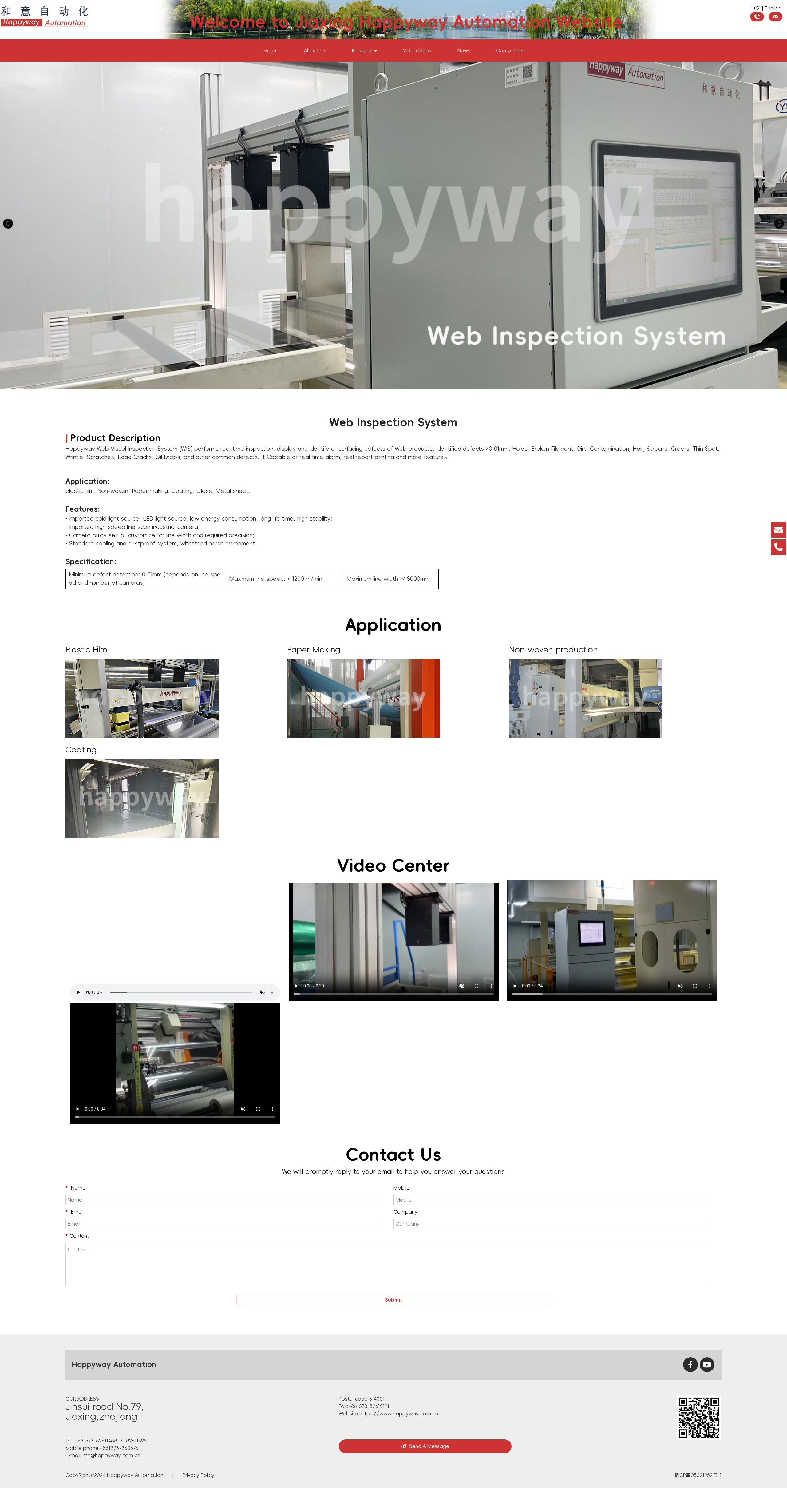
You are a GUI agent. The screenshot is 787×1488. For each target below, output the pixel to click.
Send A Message (429, 1446)
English (773, 8)
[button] (8, 224)
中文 (755, 8)
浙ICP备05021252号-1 (698, 1475)
